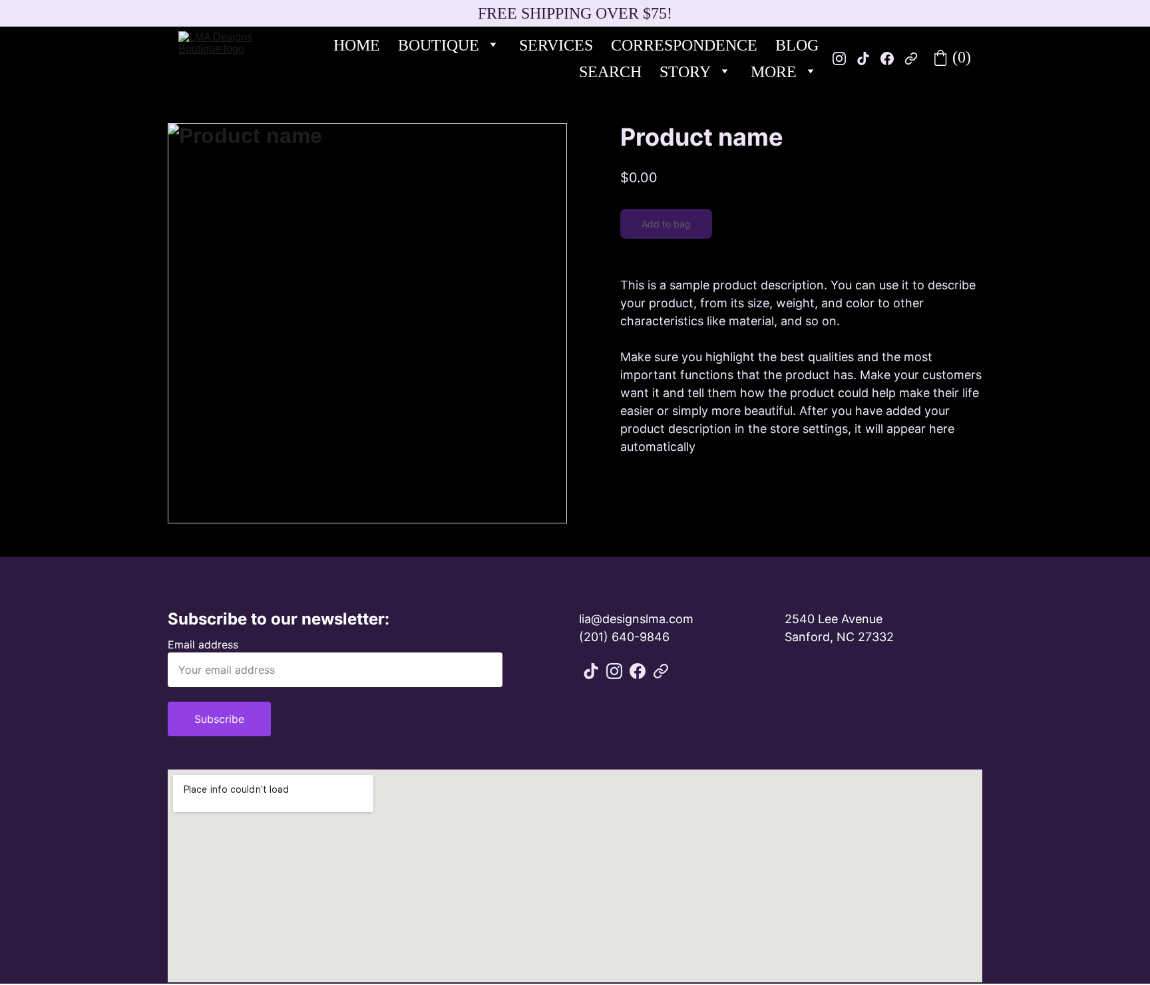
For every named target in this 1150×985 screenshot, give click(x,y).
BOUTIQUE (438, 45)
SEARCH (610, 72)
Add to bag (666, 223)
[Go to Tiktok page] (591, 671)
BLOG (797, 45)
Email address (203, 644)
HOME (356, 45)
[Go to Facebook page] (638, 671)
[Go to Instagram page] (614, 671)
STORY (685, 72)
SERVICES (556, 45)
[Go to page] (661, 671)
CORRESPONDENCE (684, 45)
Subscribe (219, 719)
